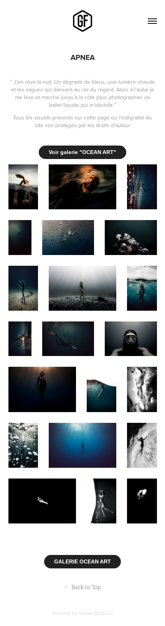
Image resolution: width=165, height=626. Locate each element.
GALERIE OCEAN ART (82, 561)
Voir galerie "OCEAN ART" (82, 152)
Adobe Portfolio (95, 613)
